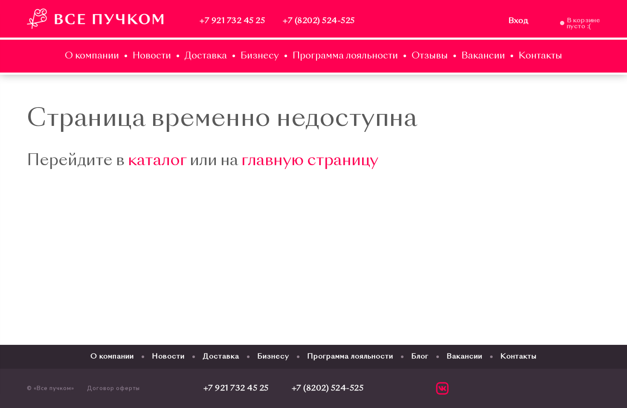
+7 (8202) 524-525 (319, 21)
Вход (518, 21)
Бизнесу (260, 56)
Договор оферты (113, 388)
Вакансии (483, 56)
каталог (157, 161)
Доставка (205, 56)
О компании (92, 56)
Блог (420, 356)
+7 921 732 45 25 (232, 21)
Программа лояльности (345, 56)
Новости (152, 56)
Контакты (540, 56)
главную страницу (309, 161)
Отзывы (430, 56)
